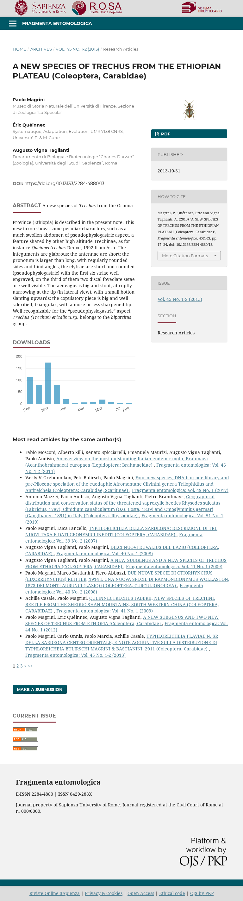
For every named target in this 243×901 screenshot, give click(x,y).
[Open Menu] (12, 23)
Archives (41, 49)
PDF (165, 133)
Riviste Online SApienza (54, 893)
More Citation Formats (185, 255)
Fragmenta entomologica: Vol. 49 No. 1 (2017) (180, 490)
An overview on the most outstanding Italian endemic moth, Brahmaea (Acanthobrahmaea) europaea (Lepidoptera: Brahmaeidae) (116, 462)
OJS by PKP (202, 893)
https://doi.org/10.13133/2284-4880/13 (64, 183)
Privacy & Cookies (103, 893)
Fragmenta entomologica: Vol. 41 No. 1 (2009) (174, 566)
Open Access (141, 893)
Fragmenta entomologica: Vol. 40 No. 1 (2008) (104, 553)
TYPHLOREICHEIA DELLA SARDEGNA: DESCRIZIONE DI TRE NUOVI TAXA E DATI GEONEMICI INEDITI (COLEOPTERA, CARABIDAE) (121, 531)
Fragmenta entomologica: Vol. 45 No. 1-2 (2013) (75, 655)
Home (19, 49)
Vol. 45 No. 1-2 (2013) (77, 49)
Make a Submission (40, 689)
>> (30, 666)
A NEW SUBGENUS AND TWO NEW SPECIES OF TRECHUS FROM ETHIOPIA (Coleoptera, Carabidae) (122, 620)
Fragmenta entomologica (57, 23)
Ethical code (172, 893)
